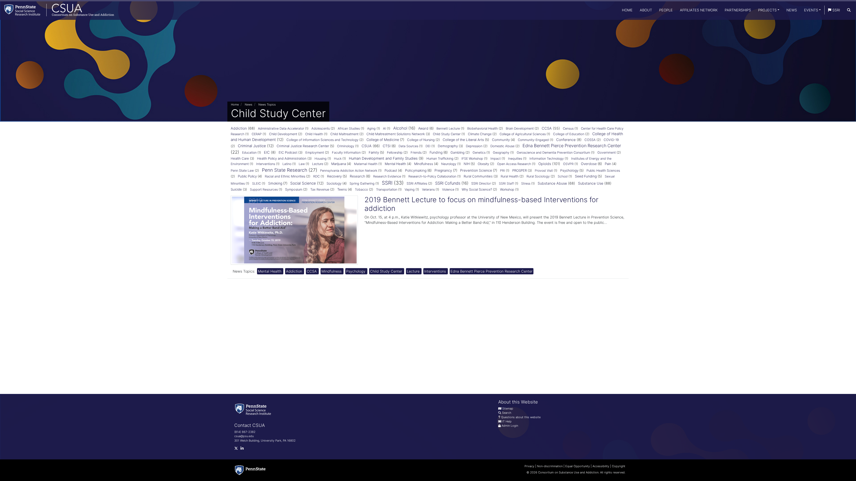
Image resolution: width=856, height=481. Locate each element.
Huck (338, 158)
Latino (286, 164)
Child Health (314, 134)
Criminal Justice (252, 146)
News (791, 10)
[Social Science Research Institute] (254, 409)
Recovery (334, 176)
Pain (608, 164)
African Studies (349, 128)
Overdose (589, 164)
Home (627, 10)
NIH (467, 164)
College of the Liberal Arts (463, 140)
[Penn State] (250, 470)
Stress (525, 183)
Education (249, 152)
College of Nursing (421, 140)
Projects (767, 10)
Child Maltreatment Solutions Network (395, 134)
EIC (267, 152)
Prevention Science (476, 170)
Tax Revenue (319, 190)
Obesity (483, 164)
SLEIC (256, 183)
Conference (566, 139)
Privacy (529, 466)
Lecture (317, 164)
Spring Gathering (362, 183)
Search (506, 412)
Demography (448, 146)
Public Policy (247, 176)
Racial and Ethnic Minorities (285, 176)
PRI (502, 170)
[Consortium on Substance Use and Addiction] (57, 10)
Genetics (479, 152)
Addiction (239, 128)
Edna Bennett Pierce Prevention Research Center (572, 145)
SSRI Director (481, 183)
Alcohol (400, 128)
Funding (436, 152)
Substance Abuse (552, 183)
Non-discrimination (550, 466)
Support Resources (264, 189)
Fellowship (395, 153)
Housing (321, 158)
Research (357, 176)
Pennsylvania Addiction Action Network (348, 170)
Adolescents (320, 128)
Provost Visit (544, 170)
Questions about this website (521, 417)
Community (501, 140)
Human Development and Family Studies (383, 158)
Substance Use (590, 183)
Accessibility (601, 466)
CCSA (547, 128)
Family (374, 152)
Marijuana (338, 164)
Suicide (236, 190)
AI (384, 128)
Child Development (283, 134)
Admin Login (510, 425)
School (563, 176)
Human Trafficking (439, 159)
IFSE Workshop (472, 158)
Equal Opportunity (577, 466)
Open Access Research (514, 164)
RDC (316, 176)
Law (302, 164)
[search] (849, 10)
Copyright (618, 466)
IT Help (507, 421)
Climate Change (480, 134)
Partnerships (738, 10)
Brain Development (520, 128)
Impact (495, 158)
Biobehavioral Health (482, 128)
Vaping (410, 189)
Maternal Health (365, 164)
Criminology (345, 146)
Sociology (334, 183)
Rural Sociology (538, 176)
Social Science (303, 183)
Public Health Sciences (603, 171)
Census (568, 128)
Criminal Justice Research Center (303, 146)
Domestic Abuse (502, 146)
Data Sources (408, 146)
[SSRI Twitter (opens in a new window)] (237, 449)
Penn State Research (284, 170)
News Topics (267, 104)
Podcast (391, 170)
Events (811, 10)
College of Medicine (382, 140)
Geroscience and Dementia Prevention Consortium (553, 152)
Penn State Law (242, 171)
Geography (501, 152)
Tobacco (361, 190)
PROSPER (519, 171)
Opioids (544, 163)
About (646, 10)
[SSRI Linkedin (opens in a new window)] (243, 449)
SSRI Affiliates (417, 183)
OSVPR (568, 164)
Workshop (507, 189)
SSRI (835, 10)
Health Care (240, 159)
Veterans (428, 189)
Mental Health (395, 164)
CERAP (257, 134)
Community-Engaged (533, 140)
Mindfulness (423, 164)
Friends (416, 153)
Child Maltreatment (344, 134)
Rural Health (510, 176)
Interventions (265, 164)
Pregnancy (443, 170)
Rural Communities (478, 176)
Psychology (569, 170)
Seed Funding (586, 176)
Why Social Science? (477, 190)
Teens (342, 189)
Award (423, 128)
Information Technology (546, 158)
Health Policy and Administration (282, 159)
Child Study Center (447, 134)
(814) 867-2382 (244, 432)
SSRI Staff (506, 183)
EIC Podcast (288, 153)
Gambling (458, 153)
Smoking (275, 183)
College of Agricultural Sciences (523, 134)
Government (606, 153)
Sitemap (507, 408)
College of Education (568, 134)
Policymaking (415, 170)
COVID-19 (611, 140)
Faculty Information (346, 153)
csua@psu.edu (244, 436)
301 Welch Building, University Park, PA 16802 (265, 440)
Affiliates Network (699, 10)
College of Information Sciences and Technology (322, 140)
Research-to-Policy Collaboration (432, 176)
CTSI (387, 146)
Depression (474, 146)
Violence (448, 189)
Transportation (386, 189)
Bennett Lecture (448, 128)
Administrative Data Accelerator (281, 128)
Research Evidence (387, 176)
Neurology (448, 164)
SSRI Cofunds (447, 183)
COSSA (590, 140)
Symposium (293, 190)
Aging (371, 128)
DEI (428, 146)
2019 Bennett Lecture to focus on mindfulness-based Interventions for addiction (481, 203)
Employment (314, 153)
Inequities (515, 158)
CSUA (367, 146)
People (666, 10)
